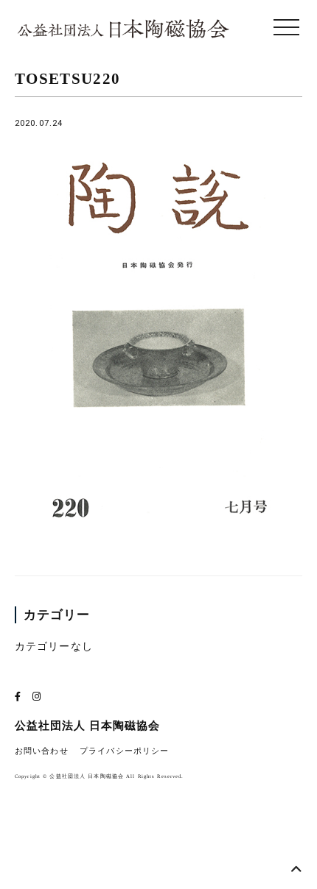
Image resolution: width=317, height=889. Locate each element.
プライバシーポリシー (124, 751)
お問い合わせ (42, 751)
